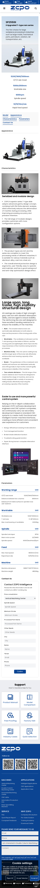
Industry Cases (10, 736)
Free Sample (19, 2)
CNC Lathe (5, 797)
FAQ (3, 815)
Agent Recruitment (32, 2)
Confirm (20, 671)
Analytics (18, 883)
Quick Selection (8, 2)
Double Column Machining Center (8, 789)
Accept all (34, 878)
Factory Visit (29, 720)
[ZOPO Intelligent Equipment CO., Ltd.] (20, 8)
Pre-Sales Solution (27, 818)
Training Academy (27, 820)
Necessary (8, 883)
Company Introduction (29, 815)
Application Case (27, 789)
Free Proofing (10, 720)
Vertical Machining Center (8, 784)
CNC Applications (27, 786)
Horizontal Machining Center (9, 793)
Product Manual (10, 702)
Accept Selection (22, 878)
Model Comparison (29, 703)
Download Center (27, 823)
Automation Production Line (10, 801)
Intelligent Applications (29, 783)
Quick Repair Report (9, 818)
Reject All (10, 878)
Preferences (28, 883)
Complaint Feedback (9, 820)
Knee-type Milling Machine (8, 806)
